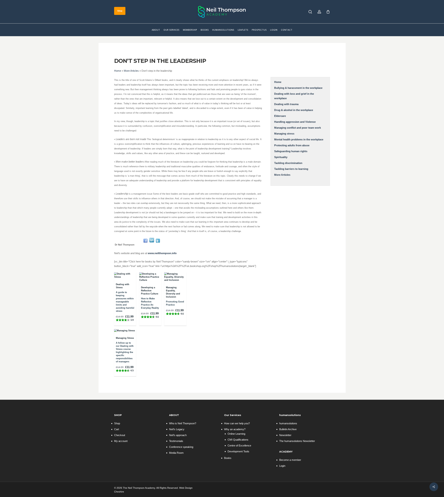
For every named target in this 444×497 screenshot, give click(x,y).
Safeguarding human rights (290, 151)
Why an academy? (234, 429)
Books (227, 457)
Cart (116, 429)
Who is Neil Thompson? (182, 423)
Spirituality (280, 157)
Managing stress (284, 133)
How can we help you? (237, 423)
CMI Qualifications (238, 439)
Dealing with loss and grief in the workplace (294, 96)
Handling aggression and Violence (295, 121)
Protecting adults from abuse (291, 145)
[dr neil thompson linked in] (152, 244)
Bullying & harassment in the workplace (298, 87)
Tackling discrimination (288, 163)
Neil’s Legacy (176, 429)
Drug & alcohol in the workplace (293, 110)
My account (120, 441)
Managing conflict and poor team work (297, 127)
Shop (117, 423)
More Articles (131, 70)
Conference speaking (181, 446)
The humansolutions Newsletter (297, 441)
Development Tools (238, 451)
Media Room (176, 452)
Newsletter (285, 435)
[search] (310, 12)
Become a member (290, 459)
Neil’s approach (178, 435)
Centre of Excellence (239, 445)
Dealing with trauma (286, 104)
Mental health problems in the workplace (298, 139)
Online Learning (236, 433)
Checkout (119, 435)
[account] (319, 12)
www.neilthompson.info (162, 253)
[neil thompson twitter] (158, 244)
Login (282, 465)
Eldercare (280, 115)
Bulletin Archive (288, 429)
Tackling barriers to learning (291, 168)
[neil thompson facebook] (145, 244)
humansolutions (288, 423)
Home (117, 70)
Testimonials (176, 441)
